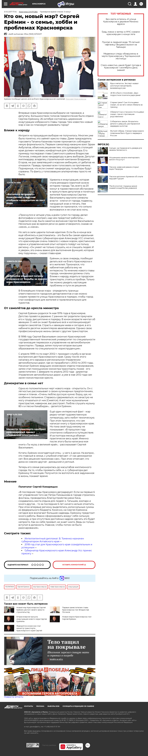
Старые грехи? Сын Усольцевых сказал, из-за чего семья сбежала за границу (126, 104)
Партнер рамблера (49, 745)
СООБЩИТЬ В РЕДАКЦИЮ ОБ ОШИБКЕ (78, 706)
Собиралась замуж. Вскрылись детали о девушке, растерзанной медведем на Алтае (125, 123)
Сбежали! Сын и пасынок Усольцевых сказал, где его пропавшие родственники (127, 114)
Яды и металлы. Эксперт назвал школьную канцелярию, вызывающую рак (124, 85)
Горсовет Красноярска (76, 99)
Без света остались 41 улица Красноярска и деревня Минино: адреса (120, 21)
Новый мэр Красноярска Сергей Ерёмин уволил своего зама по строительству (31, 609)
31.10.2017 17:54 (10, 12)
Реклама (40, 706)
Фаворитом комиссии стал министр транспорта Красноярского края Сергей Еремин (23, 629)
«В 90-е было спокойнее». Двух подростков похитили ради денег (125, 94)
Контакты (28, 706)
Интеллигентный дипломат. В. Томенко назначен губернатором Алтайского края (52, 540)
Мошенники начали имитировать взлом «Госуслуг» (124, 159)
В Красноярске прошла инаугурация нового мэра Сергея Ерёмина (31, 619)
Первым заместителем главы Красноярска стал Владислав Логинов (75, 609)
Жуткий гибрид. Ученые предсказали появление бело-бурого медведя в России (127, 133)
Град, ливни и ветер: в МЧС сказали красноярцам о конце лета (121, 33)
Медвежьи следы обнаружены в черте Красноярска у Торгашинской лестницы (121, 56)
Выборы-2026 (53, 706)
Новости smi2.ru (13, 697)
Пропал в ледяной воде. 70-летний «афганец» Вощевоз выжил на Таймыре (121, 44)
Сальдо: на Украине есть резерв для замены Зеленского (125, 149)
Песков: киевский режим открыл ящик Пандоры (124, 168)
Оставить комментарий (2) (74, 565)
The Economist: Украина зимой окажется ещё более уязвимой (123, 187)
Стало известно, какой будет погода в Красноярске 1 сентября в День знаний (121, 67)
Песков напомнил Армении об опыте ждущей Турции (126, 178)
